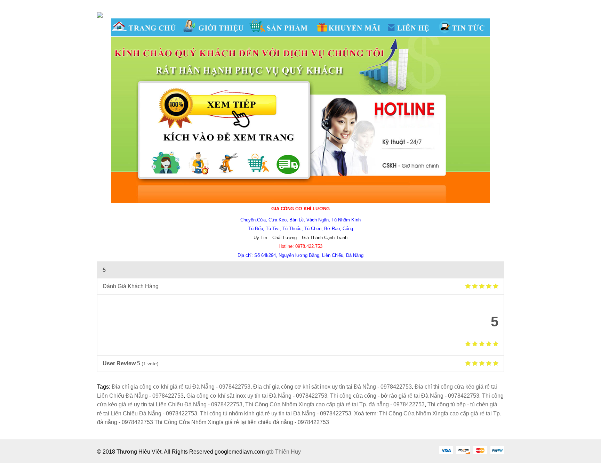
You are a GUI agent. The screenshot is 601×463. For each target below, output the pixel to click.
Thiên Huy (288, 452)
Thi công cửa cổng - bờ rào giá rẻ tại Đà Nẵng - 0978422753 (404, 396)
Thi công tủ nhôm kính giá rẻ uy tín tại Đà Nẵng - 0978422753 (275, 413)
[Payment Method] (446, 450)
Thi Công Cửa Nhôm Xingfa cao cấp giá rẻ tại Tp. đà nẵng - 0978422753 (335, 404)
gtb (270, 452)
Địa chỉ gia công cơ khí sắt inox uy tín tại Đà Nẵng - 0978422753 (332, 387)
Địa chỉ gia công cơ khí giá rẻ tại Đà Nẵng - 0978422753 (181, 387)
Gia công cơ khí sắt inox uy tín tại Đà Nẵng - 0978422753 (256, 396)
